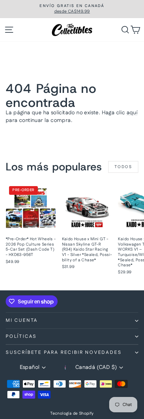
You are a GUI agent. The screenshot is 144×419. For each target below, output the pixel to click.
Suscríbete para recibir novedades (64, 352)
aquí (132, 113)
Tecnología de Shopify (71, 413)
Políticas (21, 336)
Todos (123, 167)
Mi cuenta (22, 320)
